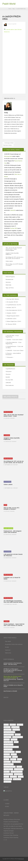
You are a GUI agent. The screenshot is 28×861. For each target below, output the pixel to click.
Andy (10, 23)
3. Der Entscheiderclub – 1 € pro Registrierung (13, 343)
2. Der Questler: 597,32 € (12, 302)
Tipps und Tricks (10, 287)
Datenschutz (8, 652)
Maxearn (7, 761)
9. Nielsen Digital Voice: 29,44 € (13, 321)
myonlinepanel (18, 769)
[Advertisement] (14, 50)
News (5, 505)
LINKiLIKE (12, 210)
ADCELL (13, 724)
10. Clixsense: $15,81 (11, 324)
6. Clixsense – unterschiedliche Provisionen (13, 354)
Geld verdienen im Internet (11, 747)
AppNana (7, 727)
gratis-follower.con (9, 752)
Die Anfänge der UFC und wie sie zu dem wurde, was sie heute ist (14, 258)
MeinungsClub (16, 761)
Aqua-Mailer (15, 727)
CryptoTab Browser (10, 368)
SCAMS (7, 806)
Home (10, 8)
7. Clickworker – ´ (10, 357)
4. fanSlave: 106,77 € (11, 307)
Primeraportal (18, 774)
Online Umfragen (8, 528)
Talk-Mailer (17, 779)
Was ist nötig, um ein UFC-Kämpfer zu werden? (14, 264)
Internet (13, 754)
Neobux (6, 771)
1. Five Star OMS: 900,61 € (12, 299)
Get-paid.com (8, 749)
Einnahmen (7, 737)
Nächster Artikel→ (8, 145)
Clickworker (8, 371)
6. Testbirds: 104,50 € (11, 313)
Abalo (6, 724)
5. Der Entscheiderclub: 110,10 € (14, 310)
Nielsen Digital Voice (16, 771)
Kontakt (7, 647)
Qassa (6, 776)
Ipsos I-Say (7, 756)
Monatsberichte (9, 279)
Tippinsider (7, 781)
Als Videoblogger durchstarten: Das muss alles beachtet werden (13, 601)
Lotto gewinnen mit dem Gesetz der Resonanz (13, 555)
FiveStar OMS (13, 228)
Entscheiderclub (10, 385)
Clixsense (8, 374)
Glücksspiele (7, 481)
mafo (19, 759)
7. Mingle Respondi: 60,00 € (12, 315)
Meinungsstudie (8, 156)
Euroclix (6, 739)
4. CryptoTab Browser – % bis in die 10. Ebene (14, 347)
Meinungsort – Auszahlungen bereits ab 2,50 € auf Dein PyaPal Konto (13, 670)
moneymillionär (8, 769)
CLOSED (7, 803)
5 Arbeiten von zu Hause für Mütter (12, 578)
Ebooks (17, 734)
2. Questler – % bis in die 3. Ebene (14, 339)
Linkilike (13, 759)
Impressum (7, 650)
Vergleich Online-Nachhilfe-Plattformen (12, 253)
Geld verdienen (8, 744)
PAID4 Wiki (8, 285)
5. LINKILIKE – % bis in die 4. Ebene (14, 350)
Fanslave (14, 739)
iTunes (15, 756)
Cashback (6, 621)
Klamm (6, 759)
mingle (19, 766)
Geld (16, 742)
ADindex (20, 724)
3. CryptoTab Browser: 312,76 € (13, 304)
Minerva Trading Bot (9, 766)
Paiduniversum (8, 774)
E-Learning (7, 435)
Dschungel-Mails (9, 734)
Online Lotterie (9, 261)
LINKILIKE (8, 382)
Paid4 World (8, 3)
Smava (20, 776)
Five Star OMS (9, 379)
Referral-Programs (10, 276)
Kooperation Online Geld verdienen (13, 644)
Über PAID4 (8, 641)
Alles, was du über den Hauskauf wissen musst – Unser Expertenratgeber (14, 249)
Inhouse (6, 754)
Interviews (8, 282)
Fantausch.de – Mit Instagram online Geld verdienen (12, 531)
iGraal (18, 752)
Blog (14, 8)
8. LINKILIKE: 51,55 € (11, 318)
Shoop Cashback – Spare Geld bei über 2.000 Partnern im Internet (14, 624)
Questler (8, 377)
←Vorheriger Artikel (8, 143)
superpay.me (8, 779)
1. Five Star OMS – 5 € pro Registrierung (12, 336)
